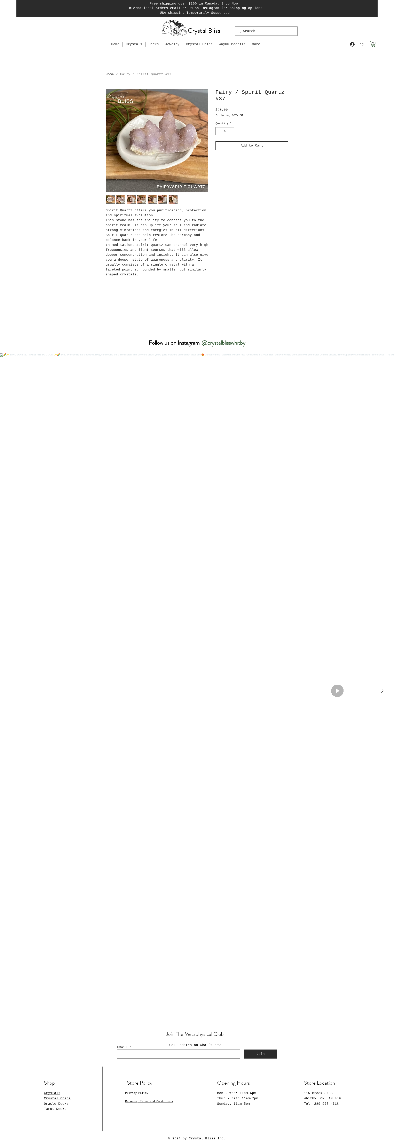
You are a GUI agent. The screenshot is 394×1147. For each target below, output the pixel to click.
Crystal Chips (57, 1098)
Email (122, 1047)
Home (110, 74)
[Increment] (231, 131)
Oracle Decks (56, 1104)
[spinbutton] (225, 131)
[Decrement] (218, 131)
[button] (373, 44)
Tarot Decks (55, 1109)
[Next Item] (382, 691)
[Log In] (352, 44)
